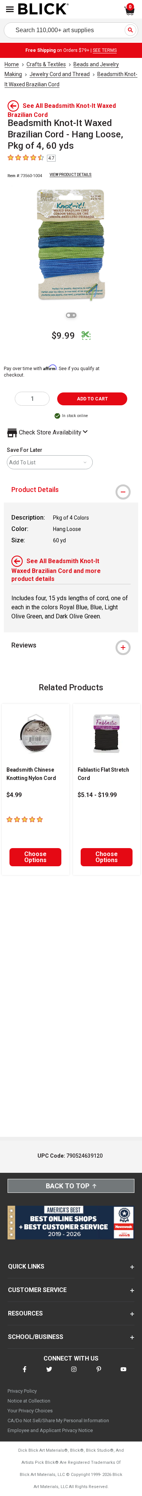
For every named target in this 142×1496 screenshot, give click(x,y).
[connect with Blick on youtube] (123, 1374)
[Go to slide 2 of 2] (73, 315)
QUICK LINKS (26, 1266)
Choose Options (35, 857)
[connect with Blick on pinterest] (98, 1374)
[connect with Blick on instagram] (73, 1374)
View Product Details (71, 175)
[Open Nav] (10, 9)
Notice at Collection (29, 1401)
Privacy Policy (22, 1391)
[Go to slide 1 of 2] (68, 315)
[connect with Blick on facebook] (24, 1374)
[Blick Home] (43, 9)
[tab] (71, 490)
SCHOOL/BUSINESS (35, 1336)
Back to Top (67, 1186)
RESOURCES (25, 1313)
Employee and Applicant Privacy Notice (50, 1430)
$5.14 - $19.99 (97, 795)
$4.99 (14, 795)
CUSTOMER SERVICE (37, 1290)
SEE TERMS (105, 50)
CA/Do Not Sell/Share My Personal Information (58, 1420)
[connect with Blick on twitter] (49, 1374)
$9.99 (63, 335)
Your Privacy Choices (30, 1410)
